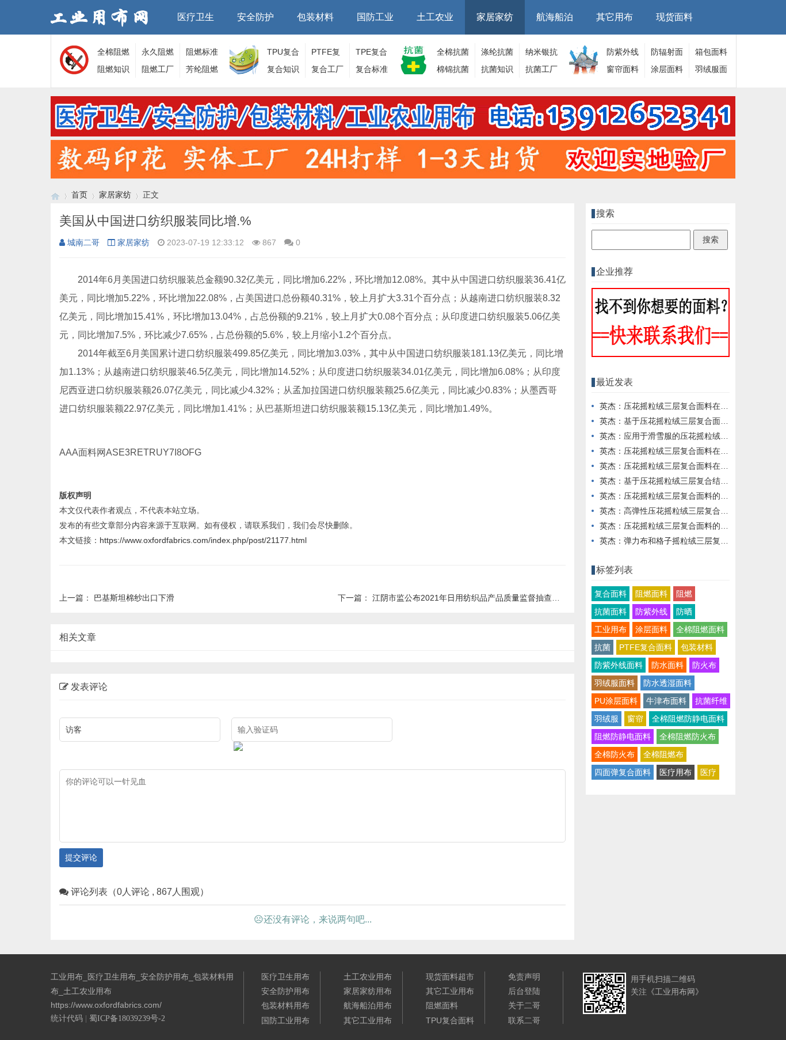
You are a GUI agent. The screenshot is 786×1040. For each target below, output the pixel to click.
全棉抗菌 (453, 51)
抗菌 (602, 647)
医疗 (708, 772)
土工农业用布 (368, 976)
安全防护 (255, 17)
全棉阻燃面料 (700, 629)
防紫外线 (651, 611)
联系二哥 (524, 1020)
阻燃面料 (651, 593)
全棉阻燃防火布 (687, 736)
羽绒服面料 (614, 683)
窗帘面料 (622, 69)
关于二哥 (524, 1005)
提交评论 (81, 857)
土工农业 (435, 17)
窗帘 (635, 718)
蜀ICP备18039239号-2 (127, 1018)
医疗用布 (675, 772)
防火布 (704, 665)
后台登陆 (524, 991)
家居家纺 (494, 17)
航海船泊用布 (368, 1005)
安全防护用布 (285, 991)
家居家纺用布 (368, 991)
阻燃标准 (202, 51)
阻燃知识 (113, 69)
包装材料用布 (285, 1005)
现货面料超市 (450, 976)
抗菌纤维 (711, 700)
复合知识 (283, 69)
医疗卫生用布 (285, 976)
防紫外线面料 (618, 665)
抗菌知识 (497, 69)
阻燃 (684, 593)
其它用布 (614, 17)
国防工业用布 (285, 1020)
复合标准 (372, 69)
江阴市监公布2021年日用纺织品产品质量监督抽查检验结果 (478, 597)
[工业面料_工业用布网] (55, 195)
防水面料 (667, 665)
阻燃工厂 (158, 69)
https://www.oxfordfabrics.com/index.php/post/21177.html (203, 540)
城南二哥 (83, 242)
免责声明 (524, 976)
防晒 (684, 611)
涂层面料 (667, 69)
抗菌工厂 (541, 69)
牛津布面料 (666, 700)
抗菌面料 (610, 611)
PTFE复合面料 (645, 647)
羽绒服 (606, 718)
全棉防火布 (614, 754)
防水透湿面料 (667, 683)
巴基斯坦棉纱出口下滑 (134, 597)
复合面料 (610, 593)
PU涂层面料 (616, 700)
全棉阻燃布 (663, 754)
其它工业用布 (368, 1020)
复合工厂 (327, 69)
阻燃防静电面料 (622, 736)
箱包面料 (711, 51)
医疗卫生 (195, 17)
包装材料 (315, 17)
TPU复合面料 (450, 1020)
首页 (79, 194)
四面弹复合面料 (622, 772)
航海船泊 (554, 17)
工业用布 (610, 629)
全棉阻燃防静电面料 (688, 718)
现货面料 (674, 17)
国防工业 (375, 17)
